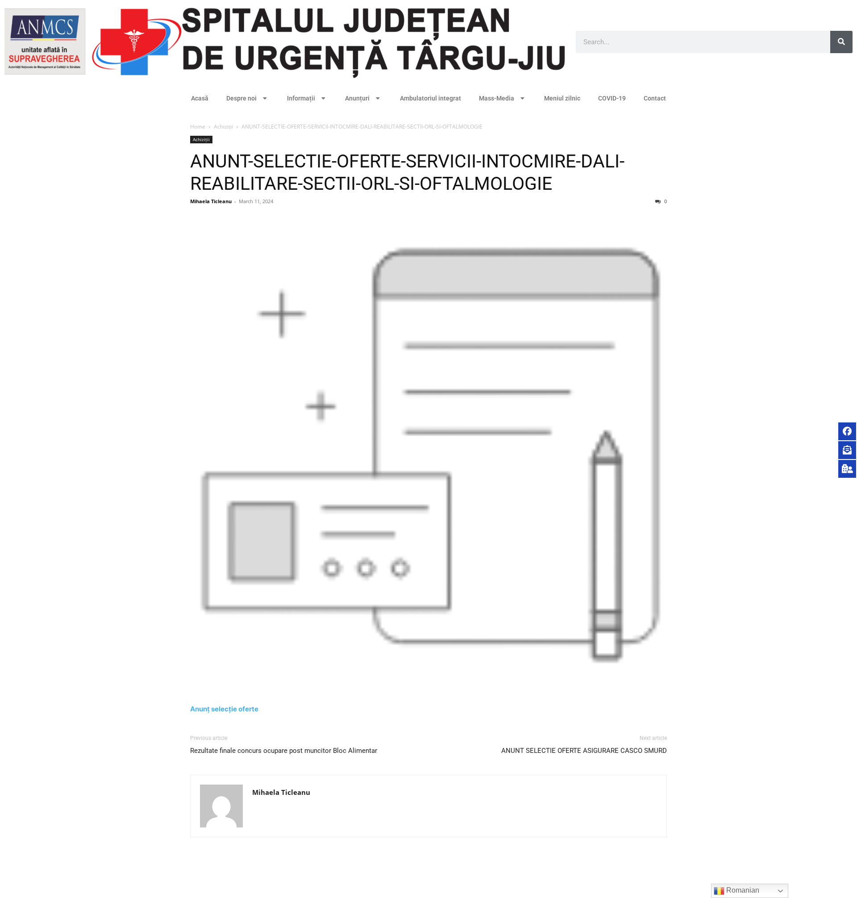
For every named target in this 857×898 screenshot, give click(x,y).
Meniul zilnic (562, 98)
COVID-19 (612, 98)
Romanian (741, 890)
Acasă (199, 98)
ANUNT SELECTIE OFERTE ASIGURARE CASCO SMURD (584, 751)
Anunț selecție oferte (224, 709)
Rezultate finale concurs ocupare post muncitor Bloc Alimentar (283, 751)
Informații (301, 98)
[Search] (841, 42)
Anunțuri (357, 98)
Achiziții (223, 126)
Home (197, 126)
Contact (655, 98)
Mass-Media (496, 98)
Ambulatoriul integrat (430, 98)
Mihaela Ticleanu (211, 201)
